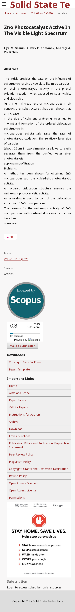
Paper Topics (17, 400)
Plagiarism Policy (20, 461)
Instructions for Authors (25, 414)
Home (7, 13)
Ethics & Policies (19, 436)
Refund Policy (18, 476)
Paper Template (19, 369)
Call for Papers (18, 407)
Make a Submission (22, 346)
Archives (21, 13)
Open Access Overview (24, 483)
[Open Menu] (4, 4)
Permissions (17, 497)
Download (15, 429)
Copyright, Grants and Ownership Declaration (38, 469)
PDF (9, 237)
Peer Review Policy (21, 454)
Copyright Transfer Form (25, 362)
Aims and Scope (19, 393)
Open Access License (22, 490)
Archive (13, 422)
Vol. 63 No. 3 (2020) (42, 13)
